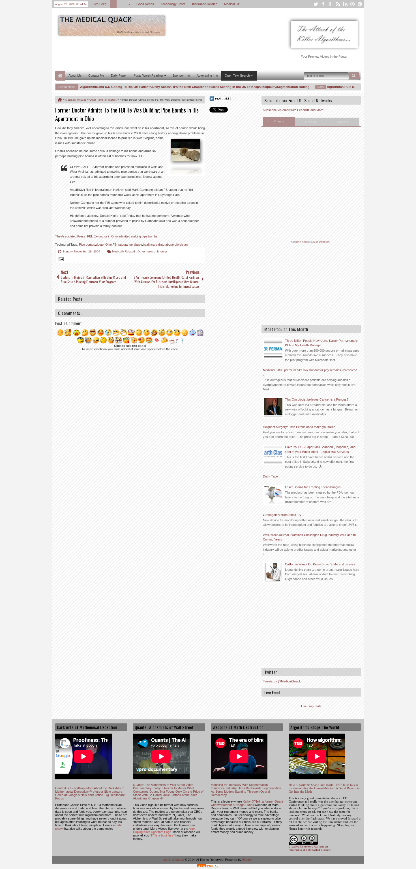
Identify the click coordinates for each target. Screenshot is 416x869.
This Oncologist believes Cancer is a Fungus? (316, 399)
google (330, 4)
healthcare (150, 244)
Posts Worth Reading (148, 75)
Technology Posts (173, 4)
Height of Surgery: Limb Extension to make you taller (299, 427)
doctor (100, 244)
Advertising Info (207, 75)
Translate (311, 122)
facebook (323, 4)
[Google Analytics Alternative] (208, 866)
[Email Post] (60, 259)
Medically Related (124, 251)
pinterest (360, 4)
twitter (315, 4)
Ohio (108, 244)
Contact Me (96, 75)
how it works (301, 242)
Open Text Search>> (239, 75)
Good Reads (145, 4)
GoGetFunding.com (320, 242)
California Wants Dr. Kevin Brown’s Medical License (320, 564)
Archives (343, 122)
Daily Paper (119, 75)
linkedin (345, 4)
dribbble (352, 4)
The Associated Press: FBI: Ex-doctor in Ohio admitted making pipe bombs (106, 236)
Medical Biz (232, 4)
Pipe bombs (87, 244)
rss (338, 4)
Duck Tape (270, 476)
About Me (75, 75)
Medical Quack (174, 859)
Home (60, 76)
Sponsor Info (181, 75)
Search (354, 75)
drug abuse (166, 244)
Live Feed (99, 4)
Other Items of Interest (152, 251)
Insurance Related (204, 4)
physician (181, 244)
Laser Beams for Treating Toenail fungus (313, 487)
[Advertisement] (158, 53)
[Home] (59, 100)
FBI (115, 244)
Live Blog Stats (311, 706)
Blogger (247, 859)
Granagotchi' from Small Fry (282, 514)
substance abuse (130, 244)
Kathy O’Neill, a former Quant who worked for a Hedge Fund (247, 803)
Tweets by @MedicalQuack (282, 681)
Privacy (279, 121)
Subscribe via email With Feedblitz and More (293, 110)
